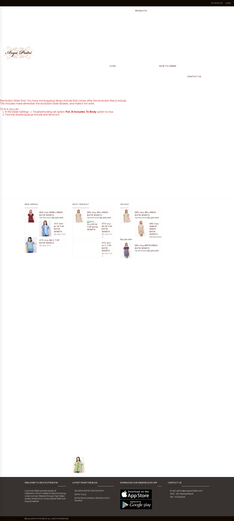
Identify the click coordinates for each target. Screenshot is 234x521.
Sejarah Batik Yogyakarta (89, 491)
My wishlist (217, 3)
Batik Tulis (80, 494)
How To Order (167, 66)
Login (228, 3)
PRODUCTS (141, 11)
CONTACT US (194, 76)
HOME (113, 66)
